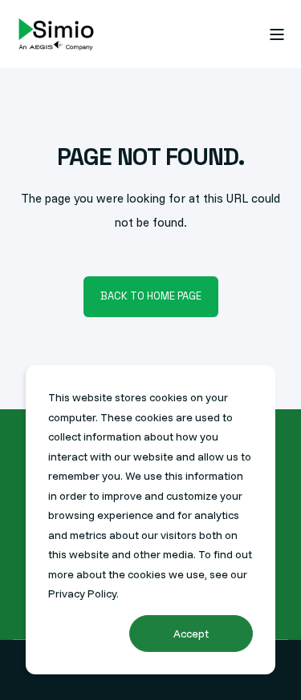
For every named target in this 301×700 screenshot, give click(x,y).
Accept (191, 633)
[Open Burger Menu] (277, 34)
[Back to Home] (56, 34)
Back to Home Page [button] (150, 296)
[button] (24, 676)
